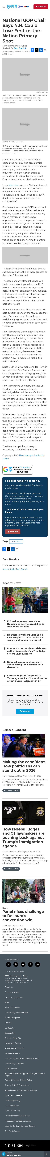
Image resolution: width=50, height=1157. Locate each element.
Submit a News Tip (13, 1038)
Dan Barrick (20, 48)
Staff (7, 1003)
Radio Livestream (12, 1054)
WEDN (13, 978)
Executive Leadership (14, 997)
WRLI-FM (29, 980)
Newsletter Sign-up (13, 1043)
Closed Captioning (12, 1101)
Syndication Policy (12, 1111)
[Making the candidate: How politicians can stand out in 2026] (23, 745)
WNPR (16, 980)
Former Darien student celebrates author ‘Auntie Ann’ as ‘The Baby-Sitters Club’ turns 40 (27, 651)
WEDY (25, 978)
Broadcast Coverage (13, 1096)
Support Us (9, 1033)
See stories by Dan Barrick (15, 569)
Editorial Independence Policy (17, 1116)
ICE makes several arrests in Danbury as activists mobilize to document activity (25, 624)
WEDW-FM (9, 980)
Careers (8, 1023)
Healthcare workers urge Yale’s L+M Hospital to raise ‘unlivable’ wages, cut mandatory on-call (25, 638)
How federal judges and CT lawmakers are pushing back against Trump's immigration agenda (23, 837)
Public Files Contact (12, 982)
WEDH (7, 978)
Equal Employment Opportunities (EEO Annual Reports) (25, 1075)
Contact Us (9, 1028)
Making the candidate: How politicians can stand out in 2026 (23, 766)
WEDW (19, 978)
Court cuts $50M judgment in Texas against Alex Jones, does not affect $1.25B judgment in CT (27, 678)
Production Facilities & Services (18, 1121)
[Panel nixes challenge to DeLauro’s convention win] (23, 891)
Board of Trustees (12, 1008)
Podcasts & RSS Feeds (14, 1048)
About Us (9, 987)
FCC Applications (12, 1106)
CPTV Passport (11, 1069)
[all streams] (47, 1154)
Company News (11, 992)
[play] (3, 1154)
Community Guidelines (14, 1064)
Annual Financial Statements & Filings (21, 1090)
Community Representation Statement (22, 1059)
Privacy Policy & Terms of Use (17, 1085)
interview (13, 185)
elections (16, 541)
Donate (42, 7)
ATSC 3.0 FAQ (25, 982)
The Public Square (12, 1131)
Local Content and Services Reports (20, 1126)
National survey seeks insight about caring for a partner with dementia (25, 665)
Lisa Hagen (7, 925)
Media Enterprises (12, 1018)
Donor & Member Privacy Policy (18, 1080)
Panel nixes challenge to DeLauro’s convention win (23, 915)
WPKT (22, 980)
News (5, 908)
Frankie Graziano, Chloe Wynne (15, 776)
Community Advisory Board (16, 1013)
